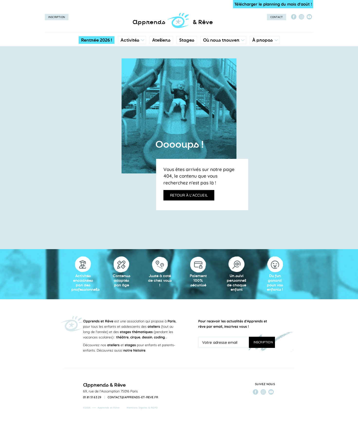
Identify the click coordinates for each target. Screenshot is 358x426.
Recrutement (264, 81)
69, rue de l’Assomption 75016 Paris (110, 391)
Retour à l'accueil (189, 195)
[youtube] (309, 16)
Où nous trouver (221, 40)
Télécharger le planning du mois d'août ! (273, 4)
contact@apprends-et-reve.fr (133, 397)
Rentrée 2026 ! (96, 40)
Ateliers (161, 40)
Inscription (56, 17)
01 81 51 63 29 (92, 397)
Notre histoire (264, 62)
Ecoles (223, 62)
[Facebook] (293, 16)
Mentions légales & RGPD (142, 407)
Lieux (222, 72)
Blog (257, 72)
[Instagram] (301, 16)
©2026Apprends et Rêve (101, 407)
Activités (130, 40)
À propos (262, 40)
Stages (186, 40)
